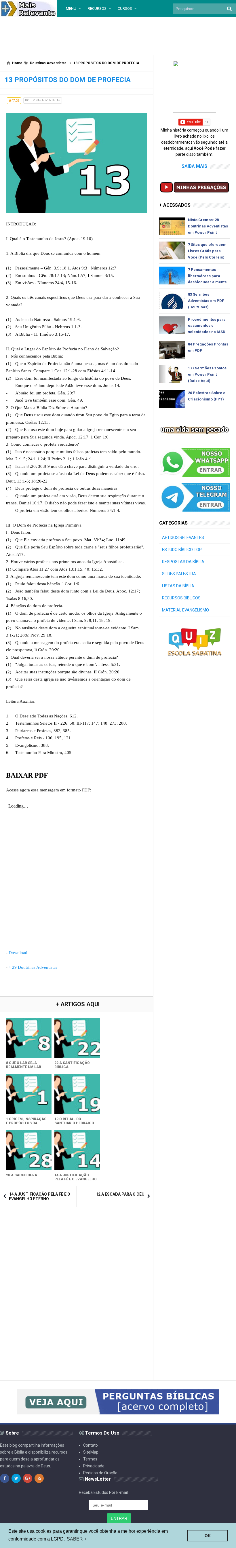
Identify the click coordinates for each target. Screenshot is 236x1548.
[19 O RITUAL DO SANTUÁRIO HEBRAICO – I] (77, 1094)
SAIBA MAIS (194, 166)
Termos (90, 1459)
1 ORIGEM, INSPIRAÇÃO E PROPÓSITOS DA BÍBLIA (26, 1123)
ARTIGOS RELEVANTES (183, 537)
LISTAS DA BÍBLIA (178, 586)
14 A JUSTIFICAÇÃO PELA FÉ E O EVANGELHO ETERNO (75, 1179)
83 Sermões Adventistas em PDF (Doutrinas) (206, 300)
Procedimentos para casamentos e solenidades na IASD (207, 325)
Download (18, 952)
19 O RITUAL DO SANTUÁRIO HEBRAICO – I (74, 1123)
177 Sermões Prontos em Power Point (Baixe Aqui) (207, 374)
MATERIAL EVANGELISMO (185, 610)
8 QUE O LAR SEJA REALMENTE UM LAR (23, 1065)
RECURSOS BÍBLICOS (181, 598)
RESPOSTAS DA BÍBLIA (183, 561)
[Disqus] (76, 1285)
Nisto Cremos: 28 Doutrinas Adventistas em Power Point (208, 226)
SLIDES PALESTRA (179, 573)
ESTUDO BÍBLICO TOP (182, 549)
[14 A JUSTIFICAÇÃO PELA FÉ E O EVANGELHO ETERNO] (77, 1150)
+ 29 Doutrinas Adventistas (33, 967)
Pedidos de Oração (100, 1473)
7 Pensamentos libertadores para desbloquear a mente (207, 275)
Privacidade (93, 1466)
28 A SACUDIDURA (21, 1175)
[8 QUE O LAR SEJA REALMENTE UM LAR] (29, 1038)
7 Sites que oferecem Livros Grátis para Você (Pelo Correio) (207, 250)
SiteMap (90, 1452)
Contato (90, 1445)
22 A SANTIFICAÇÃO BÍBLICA (72, 1065)
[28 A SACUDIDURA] (29, 1150)
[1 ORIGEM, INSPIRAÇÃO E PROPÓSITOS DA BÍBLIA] (29, 1094)
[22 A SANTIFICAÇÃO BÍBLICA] (77, 1038)
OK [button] (208, 1535)
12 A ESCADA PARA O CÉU (120, 1194)
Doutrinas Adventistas (42, 100)
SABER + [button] (77, 1538)
